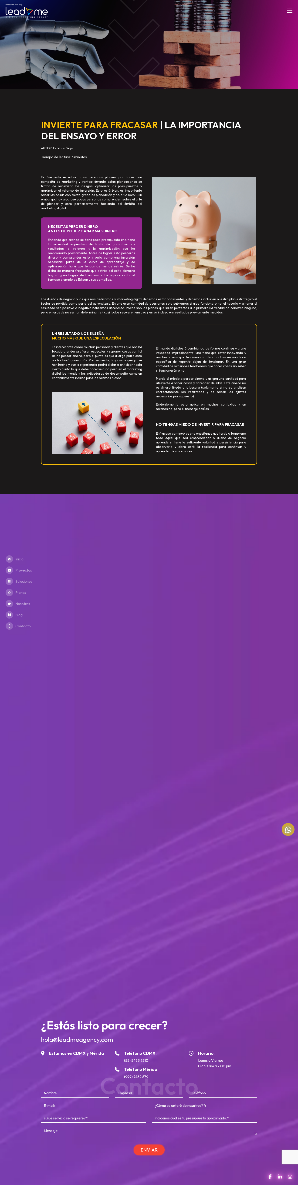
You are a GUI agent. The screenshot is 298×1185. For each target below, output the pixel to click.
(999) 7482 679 (136, 1076)
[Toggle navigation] (287, 10)
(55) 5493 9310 (136, 1060)
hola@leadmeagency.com (77, 1039)
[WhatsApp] (288, 829)
